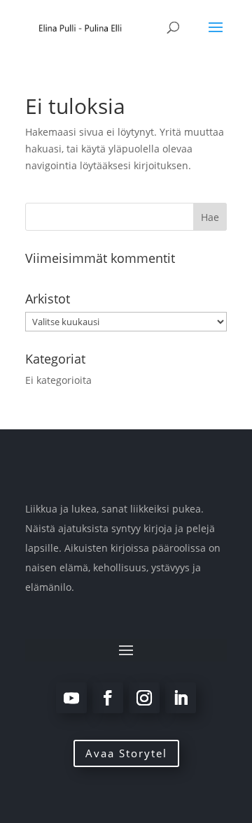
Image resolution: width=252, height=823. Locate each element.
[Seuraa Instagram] (144, 697)
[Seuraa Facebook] (107, 697)
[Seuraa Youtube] (71, 697)
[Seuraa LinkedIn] (180, 697)
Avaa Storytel (126, 753)
